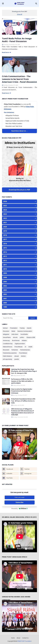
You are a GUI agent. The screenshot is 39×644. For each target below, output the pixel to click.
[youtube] (10, 478)
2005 (19, 281)
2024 (19, 210)
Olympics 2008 (30, 337)
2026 (19, 201)
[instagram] (28, 473)
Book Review (15, 340)
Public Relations (7, 356)
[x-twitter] (28, 469)
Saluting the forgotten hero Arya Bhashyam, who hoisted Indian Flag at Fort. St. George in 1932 (24, 371)
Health (30, 347)
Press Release (18, 347)
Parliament (15, 350)
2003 (19, 290)
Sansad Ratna (7, 337)
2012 (19, 260)
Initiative (24, 340)
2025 (19, 205)
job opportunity (7, 359)
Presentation (13, 328)
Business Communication (25, 331)
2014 (19, 252)
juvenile (16, 359)
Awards (29, 328)
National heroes (7, 347)
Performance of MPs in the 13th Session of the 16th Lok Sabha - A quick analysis (22, 381)
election (23, 356)
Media (13, 331)
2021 (19, 222)
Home (13, 638)
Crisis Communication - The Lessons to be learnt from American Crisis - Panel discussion (19, 79)
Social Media (24, 334)
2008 (19, 277)
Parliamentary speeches (10, 353)
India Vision (15, 334)
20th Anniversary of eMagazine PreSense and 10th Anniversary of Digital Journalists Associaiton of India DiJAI (22, 412)
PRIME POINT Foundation (25, 641)
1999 (19, 307)
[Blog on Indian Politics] (28, 478)
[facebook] (10, 469)
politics (22, 337)
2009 (19, 273)
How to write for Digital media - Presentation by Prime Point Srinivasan (22, 391)
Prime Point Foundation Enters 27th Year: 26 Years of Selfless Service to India (23, 401)
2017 (19, 239)
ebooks (15, 337)
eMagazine (6, 334)
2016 (19, 243)
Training (22, 328)
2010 (19, 269)
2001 (19, 298)
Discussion (6, 331)
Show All (19, 14)
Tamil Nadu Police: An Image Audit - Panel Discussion (17, 40)
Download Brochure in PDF (19, 190)
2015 (19, 248)
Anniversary (6, 340)
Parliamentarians (25, 350)
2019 (19, 231)
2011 (19, 265)
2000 (19, 303)
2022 (19, 218)
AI (25, 347)
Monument (6, 350)
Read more (5, 52)
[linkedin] (10, 473)
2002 (19, 294)
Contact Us (25, 638)
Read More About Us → (19, 131)
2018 (19, 235)
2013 (19, 256)
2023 (19, 214)
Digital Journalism (20, 343)
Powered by (15, 508)
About (18, 638)
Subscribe (19, 502)
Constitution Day (7, 343)
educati (16, 356)
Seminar (5, 328)
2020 (19, 227)
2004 (19, 286)
